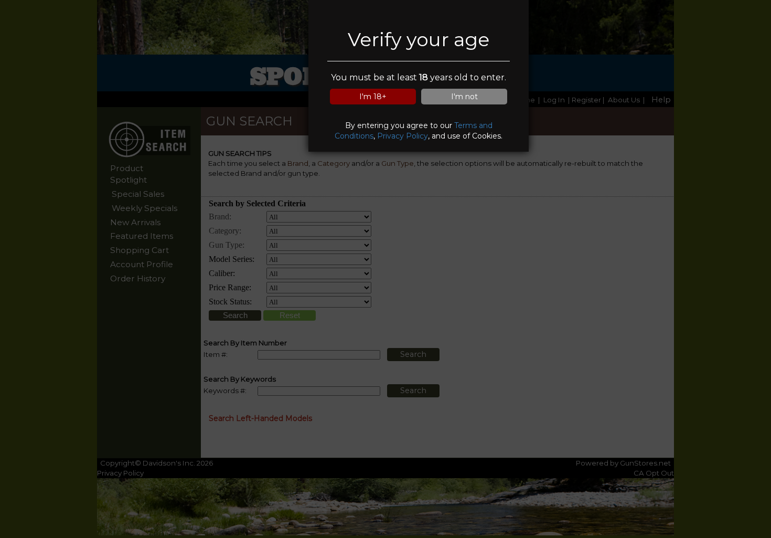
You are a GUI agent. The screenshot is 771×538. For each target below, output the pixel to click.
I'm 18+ (373, 96)
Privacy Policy (402, 136)
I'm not (464, 96)
